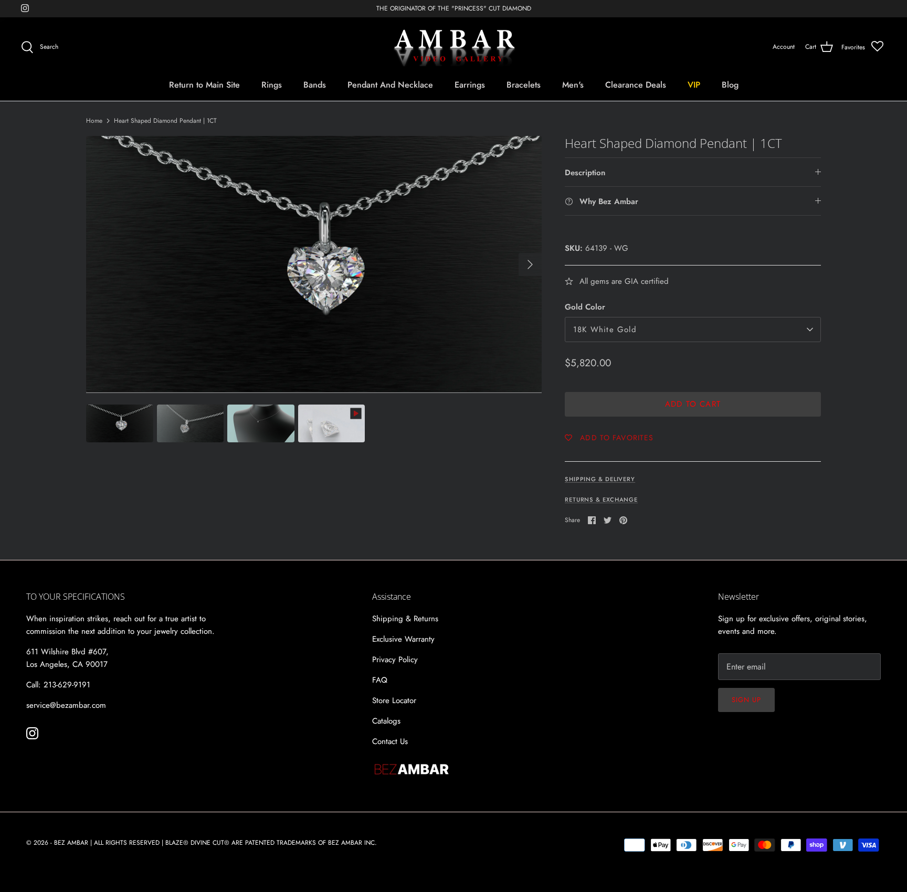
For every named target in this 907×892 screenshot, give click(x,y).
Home (94, 120)
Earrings (470, 85)
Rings (271, 85)
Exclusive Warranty (403, 639)
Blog (730, 85)
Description (585, 172)
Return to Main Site (204, 85)
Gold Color (585, 307)
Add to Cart (693, 404)
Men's (573, 85)
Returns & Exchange (601, 499)
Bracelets (524, 85)
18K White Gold (605, 329)
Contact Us (390, 741)
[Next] (530, 264)
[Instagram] (25, 8)
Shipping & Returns (405, 618)
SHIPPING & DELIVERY (600, 479)
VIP (694, 85)
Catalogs (386, 721)
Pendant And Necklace (390, 85)
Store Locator (394, 700)
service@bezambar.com (66, 705)
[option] (314, 264)
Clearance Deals (635, 85)
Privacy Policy (395, 659)
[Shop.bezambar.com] (453, 47)
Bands (314, 85)
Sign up (746, 700)
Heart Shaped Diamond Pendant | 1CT (165, 120)
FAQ (379, 680)
